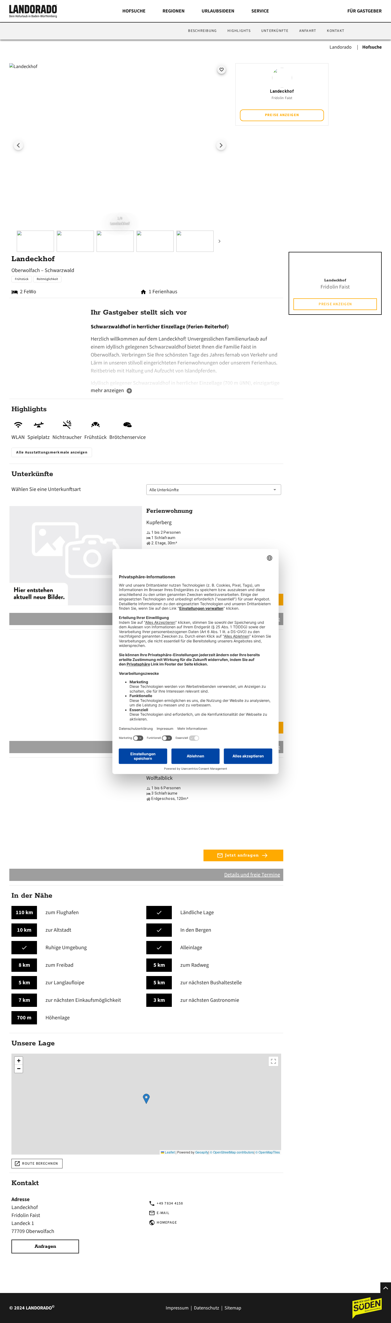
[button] (213, 489)
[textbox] (186, 355)
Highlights (239, 30)
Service (260, 11)
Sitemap (232, 1308)
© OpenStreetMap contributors (232, 1152)
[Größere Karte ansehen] (273, 1061)
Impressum (177, 1308)
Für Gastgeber (364, 11)
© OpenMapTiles (267, 1152)
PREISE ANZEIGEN (282, 115)
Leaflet (169, 1152)
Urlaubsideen (218, 11)
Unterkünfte (275, 30)
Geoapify (201, 1152)
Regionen (174, 11)
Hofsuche (133, 11)
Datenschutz (206, 1308)
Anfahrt (308, 30)
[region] (146, 1104)
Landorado (341, 47)
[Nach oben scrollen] (385, 1287)
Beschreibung (202, 30)
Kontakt (335, 30)
